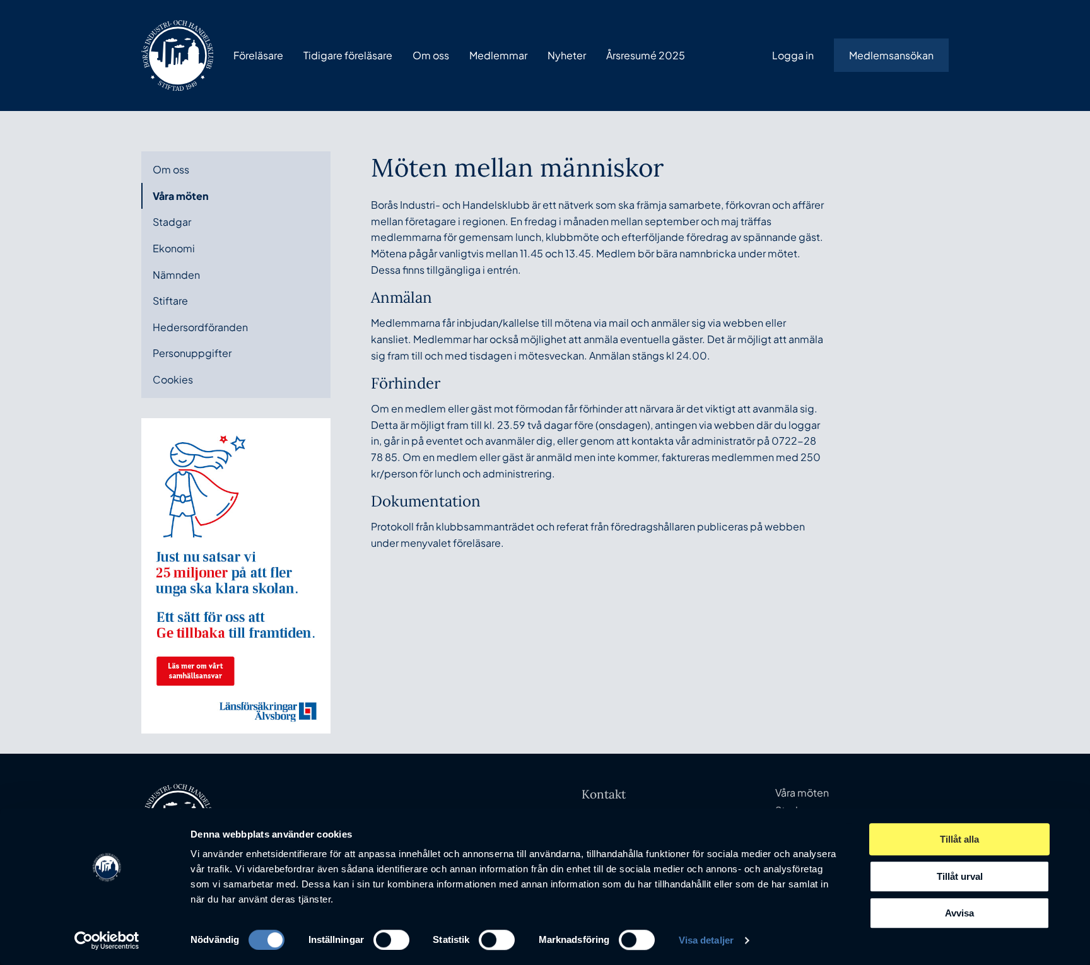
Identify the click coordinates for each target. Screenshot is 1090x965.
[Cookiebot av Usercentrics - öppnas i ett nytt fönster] (107, 940)
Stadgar (172, 221)
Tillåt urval (960, 876)
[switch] (391, 940)
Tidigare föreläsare (347, 55)
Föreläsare (258, 55)
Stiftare (170, 300)
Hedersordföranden (200, 327)
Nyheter (567, 55)
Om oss (431, 55)
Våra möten (181, 195)
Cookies (173, 379)
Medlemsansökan (891, 55)
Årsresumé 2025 (645, 55)
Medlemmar (498, 55)
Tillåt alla (959, 839)
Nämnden (176, 274)
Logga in (793, 55)
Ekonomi (174, 248)
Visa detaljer (706, 940)
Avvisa (959, 913)
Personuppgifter (192, 353)
